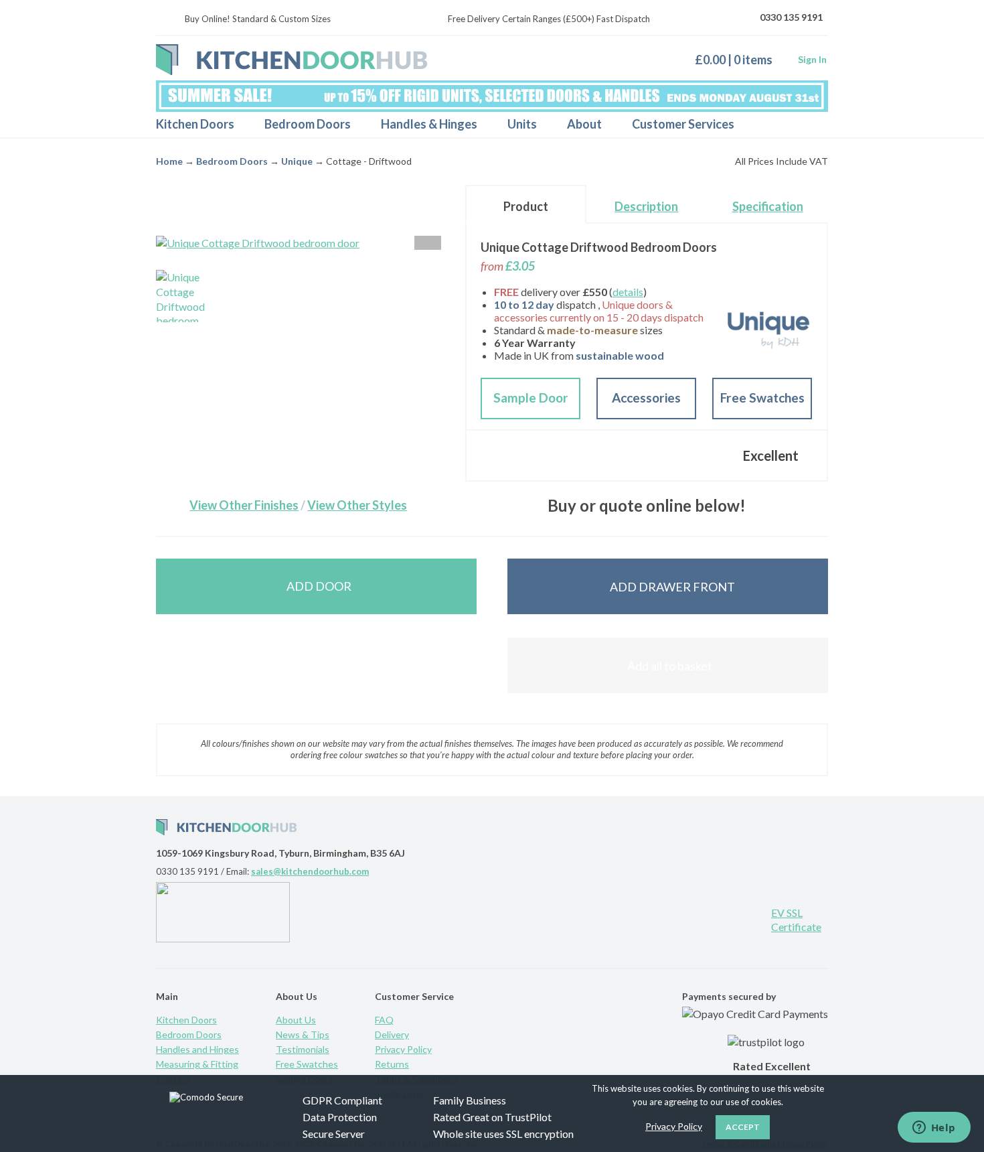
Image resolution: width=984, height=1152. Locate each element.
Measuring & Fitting (197, 1064)
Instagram (749, 918)
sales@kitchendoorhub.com (310, 871)
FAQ (384, 1019)
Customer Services (683, 124)
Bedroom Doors (307, 124)
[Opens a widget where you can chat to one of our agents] (934, 1128)
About (584, 124)
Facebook (706, 918)
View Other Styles (357, 505)
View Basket (738, 59)
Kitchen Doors (195, 124)
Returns (392, 1064)
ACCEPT (743, 1127)
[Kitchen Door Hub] (291, 59)
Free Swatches (762, 397)
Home (169, 161)
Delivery (392, 1034)
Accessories (646, 397)
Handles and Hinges (197, 1049)
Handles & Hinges (429, 124)
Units (522, 124)
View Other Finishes (244, 505)
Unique (297, 161)
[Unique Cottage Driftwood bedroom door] (182, 296)
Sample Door (530, 397)
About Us (296, 1019)
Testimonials (302, 1049)
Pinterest (662, 918)
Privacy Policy (403, 1049)
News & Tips (302, 1034)
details (627, 291)
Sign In (812, 59)
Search (806, 124)
